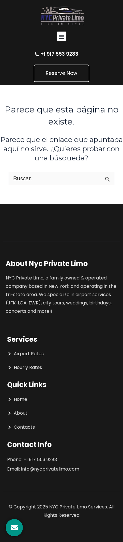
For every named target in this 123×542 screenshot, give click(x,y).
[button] (61, 36)
